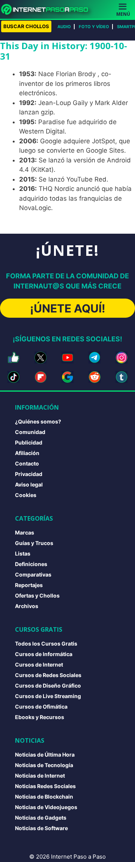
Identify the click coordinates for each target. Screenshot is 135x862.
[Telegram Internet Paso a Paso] (94, 357)
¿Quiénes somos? (38, 421)
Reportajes (29, 585)
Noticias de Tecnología (44, 765)
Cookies (25, 495)
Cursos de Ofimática (41, 706)
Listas (22, 553)
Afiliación (27, 453)
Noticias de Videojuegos (46, 807)
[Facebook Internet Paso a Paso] (14, 357)
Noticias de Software (41, 828)
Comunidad (30, 432)
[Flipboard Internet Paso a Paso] (40, 377)
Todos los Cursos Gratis (46, 643)
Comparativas (33, 574)
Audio (64, 26)
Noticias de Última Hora (45, 754)
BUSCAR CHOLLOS (26, 26)
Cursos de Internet (39, 664)
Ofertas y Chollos (37, 595)
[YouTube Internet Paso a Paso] (68, 357)
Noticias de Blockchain (44, 796)
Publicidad (28, 442)
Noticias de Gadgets (40, 817)
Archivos (26, 606)
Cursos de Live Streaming (48, 696)
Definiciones (31, 564)
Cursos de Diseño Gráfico (48, 685)
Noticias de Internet (40, 775)
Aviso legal (29, 484)
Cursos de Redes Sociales (48, 675)
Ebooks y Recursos (39, 717)
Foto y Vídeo (94, 26)
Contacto (27, 463)
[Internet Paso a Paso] (48, 9)
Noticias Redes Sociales (45, 786)
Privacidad (28, 474)
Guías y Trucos (34, 543)
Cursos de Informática (43, 654)
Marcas (24, 532)
